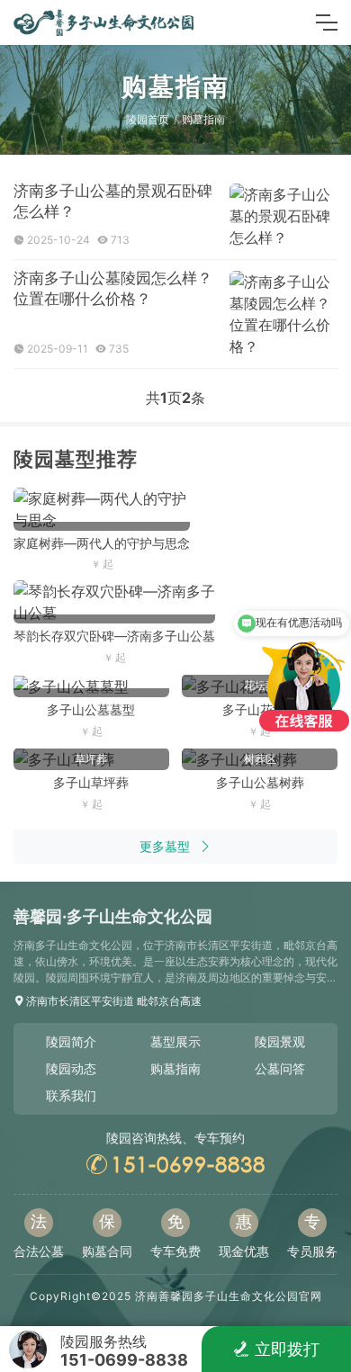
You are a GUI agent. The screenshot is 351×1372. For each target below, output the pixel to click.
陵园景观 (280, 1041)
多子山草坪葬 (91, 782)
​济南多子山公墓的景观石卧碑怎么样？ (113, 201)
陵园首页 (147, 119)
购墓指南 (203, 119)
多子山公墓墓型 (91, 709)
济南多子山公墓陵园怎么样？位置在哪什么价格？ (113, 288)
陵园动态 (71, 1068)
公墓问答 (280, 1068)
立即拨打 (287, 1349)
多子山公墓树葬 (260, 782)
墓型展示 (175, 1041)
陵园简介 (71, 1041)
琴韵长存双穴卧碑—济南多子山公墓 (114, 635)
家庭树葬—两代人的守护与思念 (102, 543)
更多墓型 (165, 846)
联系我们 (71, 1095)
